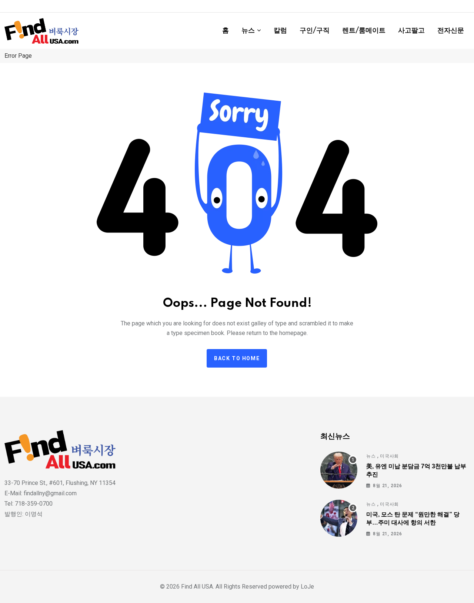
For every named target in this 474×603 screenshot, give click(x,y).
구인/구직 (315, 30)
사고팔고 (411, 30)
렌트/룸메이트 (363, 30)
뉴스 (248, 30)
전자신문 (450, 30)
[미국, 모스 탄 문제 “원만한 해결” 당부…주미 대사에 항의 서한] (338, 518)
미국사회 (389, 456)
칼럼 (280, 30)
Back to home (237, 358)
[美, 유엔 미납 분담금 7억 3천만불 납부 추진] (338, 470)
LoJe (306, 586)
